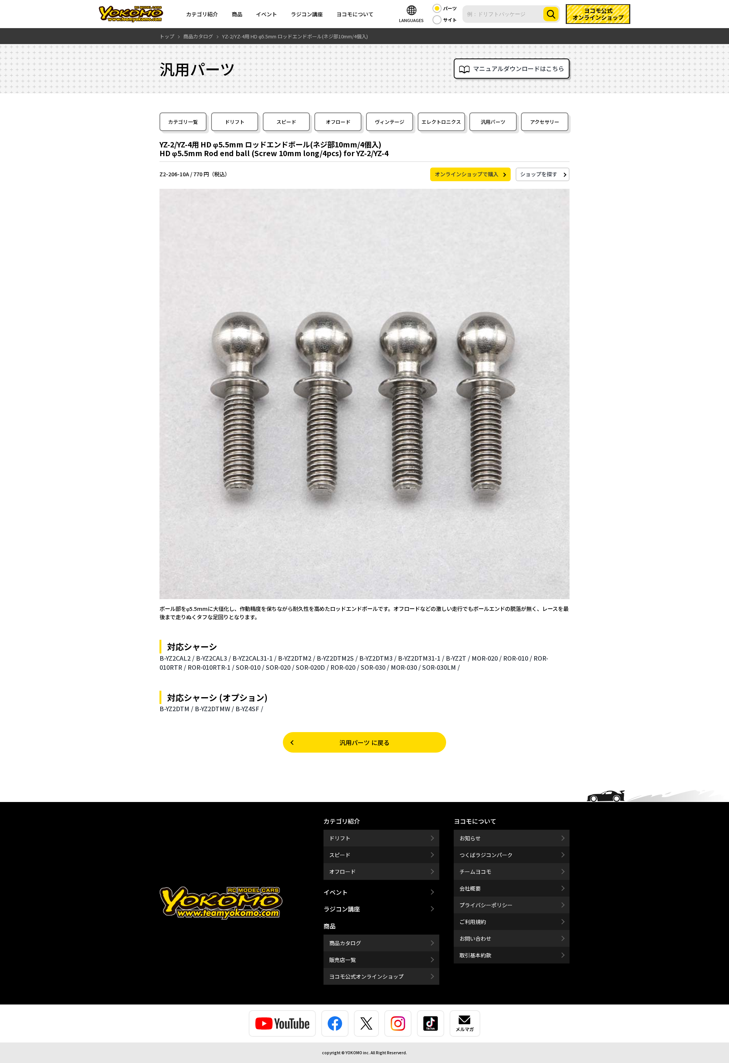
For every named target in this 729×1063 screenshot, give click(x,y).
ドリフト (235, 121)
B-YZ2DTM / (176, 708)
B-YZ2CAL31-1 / (254, 658)
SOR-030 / (375, 667)
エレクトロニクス (441, 121)
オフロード (338, 121)
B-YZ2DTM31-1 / (421, 658)
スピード (286, 121)
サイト (450, 19)
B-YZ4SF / (249, 708)
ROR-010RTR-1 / (211, 667)
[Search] (551, 14)
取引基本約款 (475, 955)
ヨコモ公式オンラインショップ (366, 976)
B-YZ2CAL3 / (213, 658)
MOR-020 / (487, 658)
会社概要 (470, 888)
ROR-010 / (517, 658)
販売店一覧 (342, 959)
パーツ (450, 8)
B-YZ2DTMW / (214, 708)
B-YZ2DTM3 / (377, 658)
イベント (266, 14)
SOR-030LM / (441, 667)
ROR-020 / (344, 667)
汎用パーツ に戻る (364, 742)
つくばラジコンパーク (486, 855)
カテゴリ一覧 (183, 121)
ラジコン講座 (307, 14)
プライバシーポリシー (486, 905)
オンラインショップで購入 (467, 174)
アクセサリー (544, 121)
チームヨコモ (475, 871)
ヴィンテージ (389, 121)
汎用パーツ (493, 121)
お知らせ (470, 838)
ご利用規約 (472, 921)
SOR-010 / (250, 667)
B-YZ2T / (458, 658)
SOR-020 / (280, 667)
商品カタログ (345, 943)
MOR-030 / (406, 667)
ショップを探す (538, 174)
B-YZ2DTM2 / (296, 658)
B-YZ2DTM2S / (337, 658)
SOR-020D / (312, 667)
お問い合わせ (475, 938)
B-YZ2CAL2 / (176, 658)
